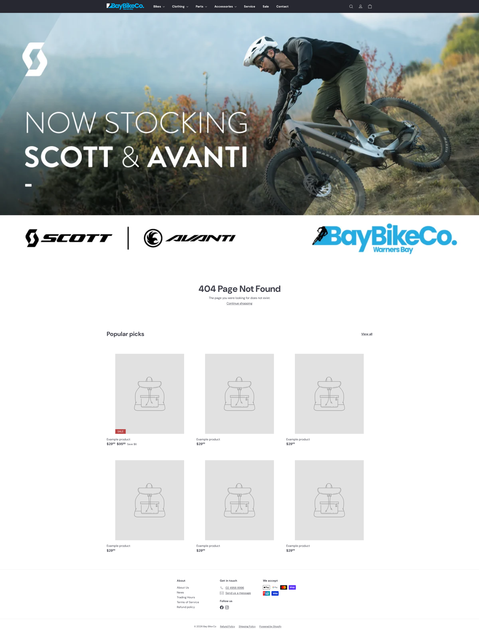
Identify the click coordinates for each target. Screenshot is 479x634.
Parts (200, 6)
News (180, 592)
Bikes (157, 6)
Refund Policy (227, 626)
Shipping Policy (247, 626)
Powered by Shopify (270, 626)
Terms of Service (188, 602)
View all (366, 334)
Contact (282, 6)
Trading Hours (186, 597)
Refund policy (186, 607)
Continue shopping (239, 303)
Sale (266, 6)
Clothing (178, 6)
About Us (183, 587)
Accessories (224, 6)
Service (249, 6)
